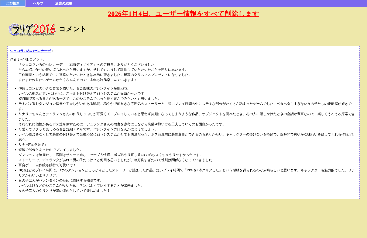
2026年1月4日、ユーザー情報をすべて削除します (183, 13)
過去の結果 (63, 3)
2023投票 (13, 3)
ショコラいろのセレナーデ (30, 51)
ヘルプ (38, 3)
